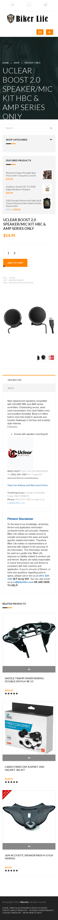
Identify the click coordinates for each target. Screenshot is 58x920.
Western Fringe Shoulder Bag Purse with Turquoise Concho (21, 174)
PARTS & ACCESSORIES (20, 908)
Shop (16, 62)
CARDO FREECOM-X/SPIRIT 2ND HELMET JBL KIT (24, 768)
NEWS (43, 908)
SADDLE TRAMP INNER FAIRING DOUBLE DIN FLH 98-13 (24, 680)
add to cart (15, 262)
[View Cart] (12, 4)
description (14, 380)
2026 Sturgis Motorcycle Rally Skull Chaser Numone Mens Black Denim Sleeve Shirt (23, 203)
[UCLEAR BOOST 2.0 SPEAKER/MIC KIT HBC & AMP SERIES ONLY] (29, 316)
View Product (29, 669)
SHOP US (35, 908)
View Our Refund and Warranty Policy (27, 485)
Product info (32, 62)
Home (5, 62)
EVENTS (6, 910)
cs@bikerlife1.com (16, 502)
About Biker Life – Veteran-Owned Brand (32, 910)
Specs (11, 388)
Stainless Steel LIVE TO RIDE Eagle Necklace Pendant (21, 188)
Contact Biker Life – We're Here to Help (22, 912)
